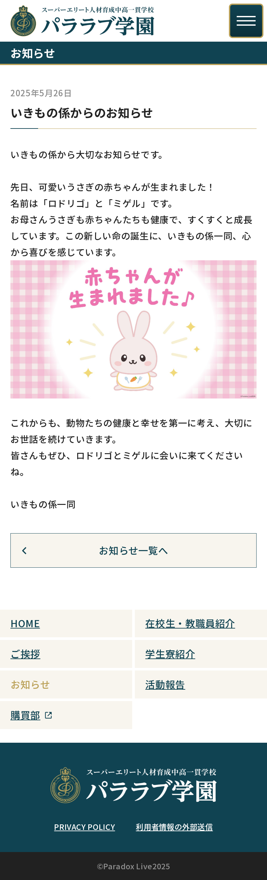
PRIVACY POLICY (84, 826)
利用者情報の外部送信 (174, 826)
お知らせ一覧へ (133, 550)
